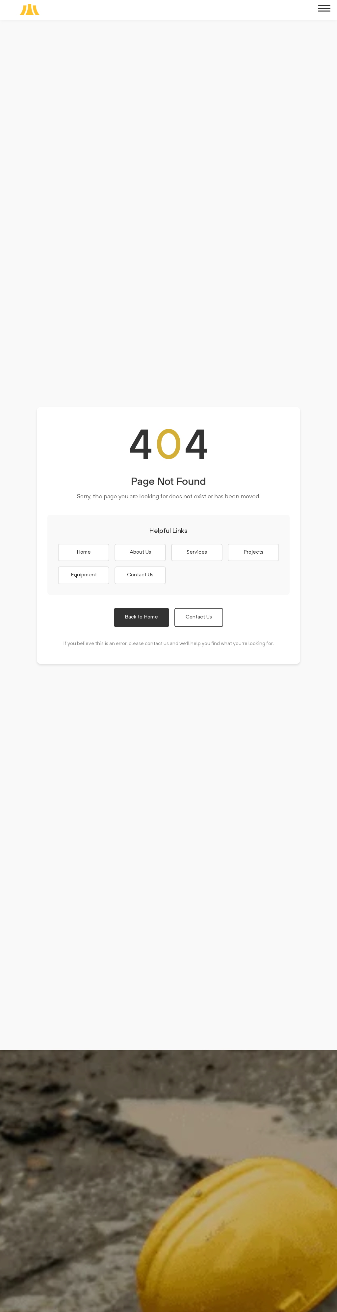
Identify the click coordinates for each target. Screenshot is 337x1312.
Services (197, 552)
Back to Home (141, 617)
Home (84, 552)
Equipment (84, 575)
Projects (253, 552)
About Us (140, 552)
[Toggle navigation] (324, 8)
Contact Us (140, 575)
